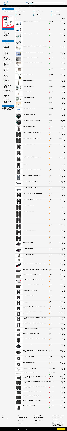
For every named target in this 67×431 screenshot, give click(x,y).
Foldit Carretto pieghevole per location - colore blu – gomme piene (34, 27)
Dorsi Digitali (6, 53)
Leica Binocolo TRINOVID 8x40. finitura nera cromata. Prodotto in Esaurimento (34, 302)
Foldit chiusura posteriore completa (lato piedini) (31, 57)
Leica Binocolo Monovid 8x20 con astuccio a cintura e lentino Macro (34, 263)
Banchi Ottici (6, 54)
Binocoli (19, 14)
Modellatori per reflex (7, 77)
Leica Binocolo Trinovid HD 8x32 (28, 205)
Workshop (20, 6)
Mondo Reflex (6, 58)
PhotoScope (38, 14)
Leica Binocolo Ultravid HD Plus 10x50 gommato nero (32, 169)
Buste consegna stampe (8, 101)
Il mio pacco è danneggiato (38, 420)
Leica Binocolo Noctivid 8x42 (28, 242)
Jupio (4, 32)
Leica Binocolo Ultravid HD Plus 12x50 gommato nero (32, 175)
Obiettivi (5, 57)
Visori (4, 94)
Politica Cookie (36, 422)
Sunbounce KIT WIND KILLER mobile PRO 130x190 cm (32, 395)
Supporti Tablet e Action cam (8, 62)
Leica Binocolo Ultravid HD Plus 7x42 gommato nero (31, 144)
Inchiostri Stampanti (7, 46)
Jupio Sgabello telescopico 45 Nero (29, 126)
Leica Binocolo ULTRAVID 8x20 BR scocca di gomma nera (32, 193)
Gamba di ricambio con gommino (28, 80)
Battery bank (6, 52)
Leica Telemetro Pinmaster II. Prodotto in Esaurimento (32, 274)
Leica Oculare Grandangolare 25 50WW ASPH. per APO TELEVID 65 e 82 (35, 338)
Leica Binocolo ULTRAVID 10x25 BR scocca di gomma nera (32, 199)
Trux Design (6, 36)
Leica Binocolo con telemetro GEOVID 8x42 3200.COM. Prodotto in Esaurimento (34, 313)
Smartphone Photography (8, 60)
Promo (35, 6)
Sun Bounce (6, 35)
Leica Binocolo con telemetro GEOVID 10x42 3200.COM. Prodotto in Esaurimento (34, 318)
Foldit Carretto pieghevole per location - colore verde (32, 33)
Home (4, 6)
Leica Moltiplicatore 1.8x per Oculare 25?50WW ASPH (32, 344)
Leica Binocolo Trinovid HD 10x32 (28, 211)
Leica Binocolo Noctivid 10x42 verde (29, 258)
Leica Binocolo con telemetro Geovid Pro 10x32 (31, 333)
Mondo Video (6, 70)
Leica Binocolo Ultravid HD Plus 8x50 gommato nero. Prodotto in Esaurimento (33, 164)
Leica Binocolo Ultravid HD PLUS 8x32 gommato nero (32, 132)
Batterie (5, 51)
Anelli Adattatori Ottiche (8, 59)
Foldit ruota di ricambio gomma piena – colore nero (31, 120)
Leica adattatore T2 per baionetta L (29, 362)
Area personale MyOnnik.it (22, 417)
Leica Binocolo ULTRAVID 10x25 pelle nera (30, 295)
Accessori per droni (7, 90)
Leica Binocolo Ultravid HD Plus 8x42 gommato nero (31, 150)
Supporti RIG (6, 69)
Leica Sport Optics (7, 33)
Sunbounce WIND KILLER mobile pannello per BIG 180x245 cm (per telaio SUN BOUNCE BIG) (35, 387)
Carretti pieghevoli (57, 14)
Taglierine (5, 97)
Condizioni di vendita (37, 415)
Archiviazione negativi (7, 100)
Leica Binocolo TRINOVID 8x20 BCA (29, 230)
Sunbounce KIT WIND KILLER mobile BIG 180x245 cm (32, 400)
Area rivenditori (20, 423)
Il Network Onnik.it (5, 418)
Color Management (7, 42)
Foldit (5, 31)
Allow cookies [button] (61, 429)
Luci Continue (6, 75)
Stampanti (5, 48)
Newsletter (20, 418)
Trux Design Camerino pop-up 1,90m (29, 405)
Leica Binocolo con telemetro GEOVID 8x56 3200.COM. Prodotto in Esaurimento (34, 323)
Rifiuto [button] (54, 429)
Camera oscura (6, 68)
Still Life (5, 65)
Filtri (4, 63)
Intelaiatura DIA (6, 95)
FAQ (35, 418)
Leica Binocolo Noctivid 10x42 (28, 248)
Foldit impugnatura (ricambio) (28, 74)
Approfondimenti (9, 6)
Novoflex (5, 34)
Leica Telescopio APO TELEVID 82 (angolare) (30, 181)
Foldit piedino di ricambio (27, 91)
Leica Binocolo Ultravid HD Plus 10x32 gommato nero (32, 138)
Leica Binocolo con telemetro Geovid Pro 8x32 (30, 328)
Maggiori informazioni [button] (29, 429)
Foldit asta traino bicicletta (27, 68)
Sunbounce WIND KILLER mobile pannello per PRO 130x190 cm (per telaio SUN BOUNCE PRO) (35, 382)
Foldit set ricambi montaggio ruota (28, 97)
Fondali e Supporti (6, 64)
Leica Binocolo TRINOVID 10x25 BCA (29, 236)
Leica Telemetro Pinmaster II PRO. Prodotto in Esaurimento (33, 279)
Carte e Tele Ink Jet (7, 43)
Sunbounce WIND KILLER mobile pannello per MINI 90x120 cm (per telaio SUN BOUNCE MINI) (35, 377)
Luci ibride (5, 74)
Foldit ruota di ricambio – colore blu (29, 108)
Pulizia (5, 96)
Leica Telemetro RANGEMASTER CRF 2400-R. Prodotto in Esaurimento (35, 284)
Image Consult (61, 415)
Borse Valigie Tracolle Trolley (8, 91)
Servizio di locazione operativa (39, 417)
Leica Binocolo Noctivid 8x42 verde (29, 254)
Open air (20, 8)
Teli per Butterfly (6, 80)
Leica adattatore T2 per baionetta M (29, 356)
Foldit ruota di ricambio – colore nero (29, 114)
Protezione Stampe (7, 45)
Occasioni (30, 6)
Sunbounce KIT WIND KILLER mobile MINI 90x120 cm (32, 391)
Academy (15, 6)
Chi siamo (3, 415)
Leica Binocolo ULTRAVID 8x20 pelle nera (30, 290)
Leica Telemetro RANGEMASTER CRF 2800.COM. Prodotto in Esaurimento (35, 269)
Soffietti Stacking (6, 56)
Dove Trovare (20, 422)
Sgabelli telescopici (7, 82)
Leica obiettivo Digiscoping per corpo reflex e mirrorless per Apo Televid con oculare (35, 351)
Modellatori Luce (6, 76)
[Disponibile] (49, 23)
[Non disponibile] (49, 29)
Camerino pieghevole (7, 85)
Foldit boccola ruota (26, 102)
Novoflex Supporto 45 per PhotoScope (29, 368)
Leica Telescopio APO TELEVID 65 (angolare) (30, 187)
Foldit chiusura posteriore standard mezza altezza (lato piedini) (33, 52)
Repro (5, 66)
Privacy (35, 423)
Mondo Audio (6, 71)
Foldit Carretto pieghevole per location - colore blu (31, 21)
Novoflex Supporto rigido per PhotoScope (30, 372)
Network (25, 6)
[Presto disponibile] (49, 134)
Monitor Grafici (6, 47)
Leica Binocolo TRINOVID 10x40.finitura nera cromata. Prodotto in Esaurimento (34, 307)
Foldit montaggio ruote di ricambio (28, 86)
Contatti (3, 417)
